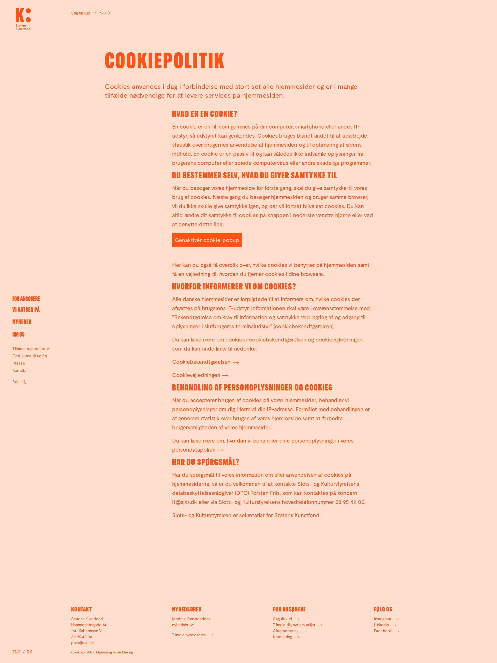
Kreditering (283, 636)
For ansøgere (26, 299)
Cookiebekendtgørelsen (201, 361)
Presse (18, 363)
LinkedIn (382, 624)
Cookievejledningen (196, 375)
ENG (17, 651)
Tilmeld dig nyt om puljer (294, 624)
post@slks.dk (83, 642)
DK (29, 651)
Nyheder (22, 322)
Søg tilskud (80, 13)
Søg (16, 381)
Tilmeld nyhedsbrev (30, 348)
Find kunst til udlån (29, 355)
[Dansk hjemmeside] (23, 19)
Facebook (383, 630)
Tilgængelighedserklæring (114, 652)
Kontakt (19, 370)
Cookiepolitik (81, 652)
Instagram (383, 618)
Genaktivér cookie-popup (207, 240)
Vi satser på (26, 310)
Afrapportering (286, 630)
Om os (18, 335)
